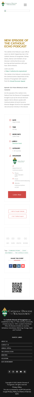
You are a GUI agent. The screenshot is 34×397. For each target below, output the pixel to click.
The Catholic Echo (21, 253)
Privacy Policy (17, 387)
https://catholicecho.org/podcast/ (16, 71)
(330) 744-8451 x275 (19, 175)
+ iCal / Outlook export (17, 216)
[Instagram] (13, 371)
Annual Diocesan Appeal (17, 81)
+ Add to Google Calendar (17, 211)
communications (14, 250)
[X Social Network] (15, 266)
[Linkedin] (19, 266)
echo (24, 250)
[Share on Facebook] (11, 266)
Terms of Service (25, 392)
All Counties (17, 151)
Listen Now (16, 136)
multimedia (9, 253)
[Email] (23, 266)
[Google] (24, 371)
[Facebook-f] (9, 371)
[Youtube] (20, 371)
